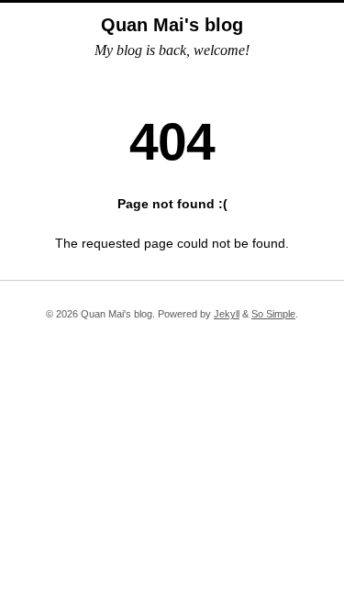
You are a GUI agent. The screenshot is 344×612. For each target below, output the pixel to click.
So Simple (273, 313)
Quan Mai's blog (172, 25)
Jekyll (226, 313)
